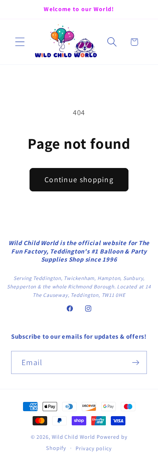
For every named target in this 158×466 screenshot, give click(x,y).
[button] (20, 42)
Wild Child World (73, 436)
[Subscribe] (135, 362)
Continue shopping (79, 179)
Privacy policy (94, 448)
